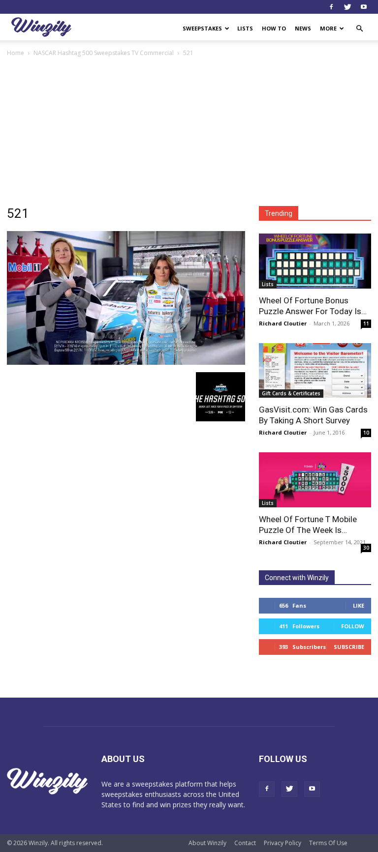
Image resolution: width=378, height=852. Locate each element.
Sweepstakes (202, 28)
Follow (352, 626)
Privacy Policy (282, 843)
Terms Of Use (328, 843)
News (303, 28)
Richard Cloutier (283, 323)
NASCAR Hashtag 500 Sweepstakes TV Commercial (103, 53)
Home (15, 53)
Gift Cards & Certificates (291, 393)
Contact (245, 843)
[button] (359, 28)
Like (358, 605)
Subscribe (349, 646)
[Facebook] (331, 7)
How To (274, 28)
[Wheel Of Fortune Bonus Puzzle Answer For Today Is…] (315, 261)
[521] (126, 362)
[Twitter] (347, 7)
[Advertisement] (189, 132)
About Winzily (207, 843)
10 (366, 432)
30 (366, 547)
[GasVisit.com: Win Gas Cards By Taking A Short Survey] (315, 370)
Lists (245, 28)
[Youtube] (363, 7)
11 (366, 323)
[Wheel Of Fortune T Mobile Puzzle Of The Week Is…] (315, 479)
